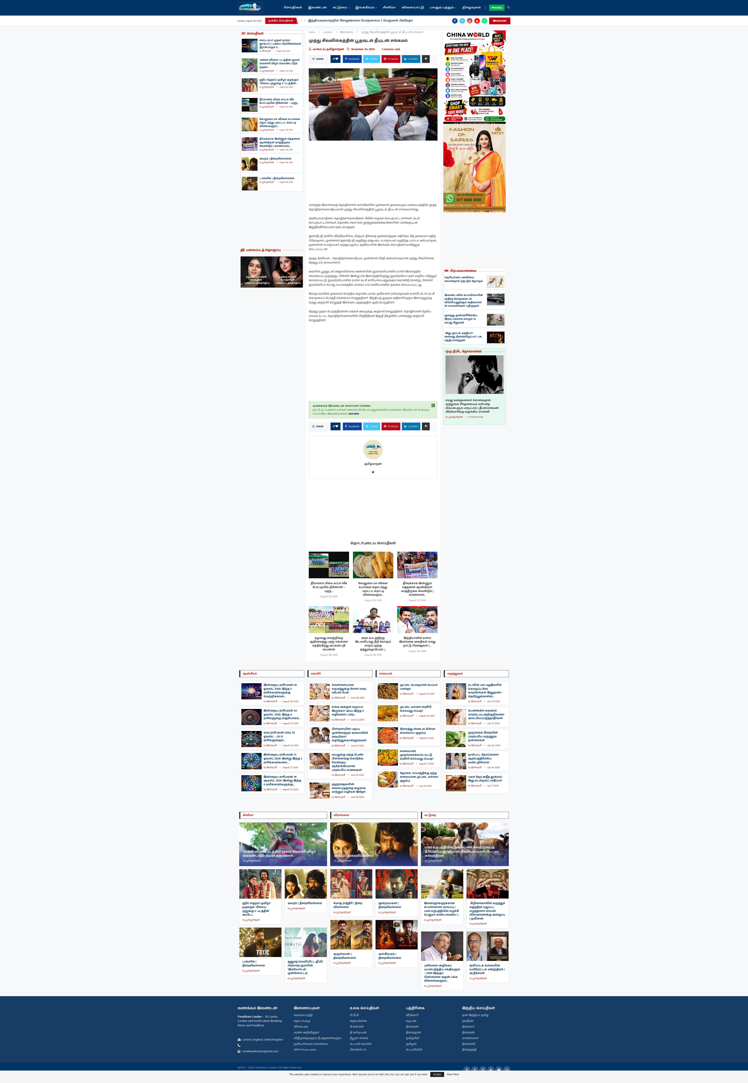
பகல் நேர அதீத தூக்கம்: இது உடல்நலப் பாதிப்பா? (485, 779)
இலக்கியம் (364, 8)
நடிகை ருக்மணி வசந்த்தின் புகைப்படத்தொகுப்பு (288, 280)
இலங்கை (346, 32)
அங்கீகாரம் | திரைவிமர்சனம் (389, 956)
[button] (301, 21)
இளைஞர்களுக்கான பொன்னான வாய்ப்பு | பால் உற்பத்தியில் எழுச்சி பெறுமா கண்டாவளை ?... (442, 909)
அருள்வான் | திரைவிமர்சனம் (344, 956)
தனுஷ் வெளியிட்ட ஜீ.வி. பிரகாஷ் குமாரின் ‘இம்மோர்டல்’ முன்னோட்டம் (305, 967)
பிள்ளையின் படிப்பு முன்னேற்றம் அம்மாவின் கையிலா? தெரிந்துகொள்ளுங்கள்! (350, 734)
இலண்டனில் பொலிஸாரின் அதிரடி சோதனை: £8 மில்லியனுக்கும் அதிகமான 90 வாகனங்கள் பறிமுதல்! (464, 300)
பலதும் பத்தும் (442, 8)
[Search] (508, 8)
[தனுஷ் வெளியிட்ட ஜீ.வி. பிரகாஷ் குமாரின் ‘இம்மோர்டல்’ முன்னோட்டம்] (306, 942)
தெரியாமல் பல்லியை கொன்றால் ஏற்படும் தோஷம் (464, 279)
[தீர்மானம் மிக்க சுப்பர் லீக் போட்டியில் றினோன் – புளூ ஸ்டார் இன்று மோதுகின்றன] (250, 105)
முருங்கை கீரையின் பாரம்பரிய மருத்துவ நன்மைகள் (483, 736)
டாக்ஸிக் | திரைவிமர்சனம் (276, 178)
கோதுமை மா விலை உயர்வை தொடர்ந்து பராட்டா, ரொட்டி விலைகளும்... (279, 122)
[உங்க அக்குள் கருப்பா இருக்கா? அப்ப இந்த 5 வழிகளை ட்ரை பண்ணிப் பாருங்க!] (320, 713)
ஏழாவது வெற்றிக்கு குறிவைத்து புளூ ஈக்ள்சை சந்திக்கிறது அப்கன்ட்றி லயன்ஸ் (329, 644)
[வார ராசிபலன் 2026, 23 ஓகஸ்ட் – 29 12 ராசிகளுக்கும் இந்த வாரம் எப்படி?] (251, 739)
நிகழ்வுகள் (471, 8)
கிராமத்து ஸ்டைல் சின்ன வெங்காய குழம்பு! (417, 731)
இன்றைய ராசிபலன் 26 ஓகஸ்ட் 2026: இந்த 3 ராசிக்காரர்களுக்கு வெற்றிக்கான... (280, 690)
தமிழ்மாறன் (335, 49)
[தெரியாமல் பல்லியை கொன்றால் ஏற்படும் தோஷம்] (496, 282)
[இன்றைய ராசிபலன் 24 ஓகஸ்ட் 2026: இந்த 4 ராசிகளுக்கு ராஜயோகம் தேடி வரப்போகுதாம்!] (251, 717)
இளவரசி (266, 51)
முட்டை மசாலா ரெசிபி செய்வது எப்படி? (415, 709)
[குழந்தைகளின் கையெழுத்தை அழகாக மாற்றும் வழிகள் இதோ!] (320, 791)
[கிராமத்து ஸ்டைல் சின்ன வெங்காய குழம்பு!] (388, 735)
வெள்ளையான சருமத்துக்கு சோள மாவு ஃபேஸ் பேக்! (349, 689)
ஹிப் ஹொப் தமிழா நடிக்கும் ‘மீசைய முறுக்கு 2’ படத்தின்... (278, 81)
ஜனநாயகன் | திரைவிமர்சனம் (389, 905)
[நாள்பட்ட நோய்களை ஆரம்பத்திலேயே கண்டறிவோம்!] (456, 761)
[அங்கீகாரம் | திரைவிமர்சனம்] (397, 934)
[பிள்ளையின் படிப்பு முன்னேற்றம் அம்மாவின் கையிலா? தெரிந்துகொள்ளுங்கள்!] (320, 735)
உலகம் (328, 32)
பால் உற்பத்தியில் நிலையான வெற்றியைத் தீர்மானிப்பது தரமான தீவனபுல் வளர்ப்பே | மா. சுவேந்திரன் (462, 851)
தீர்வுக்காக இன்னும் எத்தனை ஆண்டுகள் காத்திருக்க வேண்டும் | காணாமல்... (279, 142)
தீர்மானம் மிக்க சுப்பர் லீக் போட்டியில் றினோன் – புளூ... (279, 101)
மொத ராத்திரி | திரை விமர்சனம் (347, 905)
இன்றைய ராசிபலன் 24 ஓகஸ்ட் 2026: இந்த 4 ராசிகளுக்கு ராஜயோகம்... (282, 714)
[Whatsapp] (484, 21)
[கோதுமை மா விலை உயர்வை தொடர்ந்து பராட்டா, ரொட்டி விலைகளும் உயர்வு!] (250, 124)
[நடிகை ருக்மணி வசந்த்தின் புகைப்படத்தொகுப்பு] (287, 272)
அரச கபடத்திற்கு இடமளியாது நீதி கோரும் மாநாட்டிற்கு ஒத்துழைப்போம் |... (373, 644)
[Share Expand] (426, 59)
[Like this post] (336, 59)
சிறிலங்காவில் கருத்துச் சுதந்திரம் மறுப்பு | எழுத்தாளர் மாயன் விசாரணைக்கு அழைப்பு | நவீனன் (487, 910)
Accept (437, 1074)
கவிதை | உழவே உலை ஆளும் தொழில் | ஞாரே (345, 20)
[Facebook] (455, 21)
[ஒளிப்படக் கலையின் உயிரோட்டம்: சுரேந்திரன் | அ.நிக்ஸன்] (488, 946)
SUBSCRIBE (500, 21)
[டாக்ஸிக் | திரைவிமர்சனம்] (250, 183)
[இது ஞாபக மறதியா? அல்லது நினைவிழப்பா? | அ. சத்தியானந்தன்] (496, 337)
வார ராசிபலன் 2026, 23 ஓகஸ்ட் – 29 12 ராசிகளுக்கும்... (279, 736)
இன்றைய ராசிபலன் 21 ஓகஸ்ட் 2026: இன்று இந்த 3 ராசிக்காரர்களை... (283, 758)
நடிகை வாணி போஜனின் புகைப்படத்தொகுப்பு (257, 280)
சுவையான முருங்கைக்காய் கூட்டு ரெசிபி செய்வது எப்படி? (416, 755)
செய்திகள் (293, 8)
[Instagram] (469, 21)
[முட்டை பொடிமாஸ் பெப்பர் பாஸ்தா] (388, 691)
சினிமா (389, 8)
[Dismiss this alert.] (433, 405)
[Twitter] (462, 21)
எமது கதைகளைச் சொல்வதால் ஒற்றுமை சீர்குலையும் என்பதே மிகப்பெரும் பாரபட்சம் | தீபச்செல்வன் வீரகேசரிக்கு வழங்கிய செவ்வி (472, 406)
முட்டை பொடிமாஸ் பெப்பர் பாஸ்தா (419, 687)
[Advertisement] (272, 219)
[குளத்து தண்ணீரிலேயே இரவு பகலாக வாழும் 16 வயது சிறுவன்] (496, 320)
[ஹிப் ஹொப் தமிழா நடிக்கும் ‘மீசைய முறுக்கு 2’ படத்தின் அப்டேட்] (250, 85)
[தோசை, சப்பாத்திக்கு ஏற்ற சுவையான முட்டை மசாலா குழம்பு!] (388, 779)
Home (312, 32)
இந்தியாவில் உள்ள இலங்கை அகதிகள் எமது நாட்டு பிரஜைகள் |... (417, 642)
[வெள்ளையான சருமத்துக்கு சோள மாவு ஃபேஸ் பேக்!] (320, 691)
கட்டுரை (340, 8)
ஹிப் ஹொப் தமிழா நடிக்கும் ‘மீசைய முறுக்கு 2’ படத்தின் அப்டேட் (256, 909)
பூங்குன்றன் (268, 71)
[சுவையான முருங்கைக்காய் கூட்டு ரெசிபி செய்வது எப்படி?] (388, 757)
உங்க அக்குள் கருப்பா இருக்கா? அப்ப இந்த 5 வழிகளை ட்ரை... (348, 711)
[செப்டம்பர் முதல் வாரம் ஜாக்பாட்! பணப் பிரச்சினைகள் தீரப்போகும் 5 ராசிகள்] (250, 45)
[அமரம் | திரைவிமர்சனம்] (250, 164)
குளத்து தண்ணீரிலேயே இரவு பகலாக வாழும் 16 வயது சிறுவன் (461, 319)
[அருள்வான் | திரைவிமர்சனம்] (351, 934)
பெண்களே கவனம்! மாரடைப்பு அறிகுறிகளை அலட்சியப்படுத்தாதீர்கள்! (486, 714)
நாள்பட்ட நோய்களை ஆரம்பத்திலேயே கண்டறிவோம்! (483, 758)
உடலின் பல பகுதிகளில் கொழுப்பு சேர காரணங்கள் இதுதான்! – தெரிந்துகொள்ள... (485, 690)
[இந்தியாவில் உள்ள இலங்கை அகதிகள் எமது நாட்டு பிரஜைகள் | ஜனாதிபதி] (417, 619)
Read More (453, 1074)
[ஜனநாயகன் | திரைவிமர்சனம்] (397, 884)
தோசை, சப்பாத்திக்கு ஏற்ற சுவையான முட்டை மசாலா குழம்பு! (419, 777)
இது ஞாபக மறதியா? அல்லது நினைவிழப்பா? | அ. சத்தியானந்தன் (463, 336)
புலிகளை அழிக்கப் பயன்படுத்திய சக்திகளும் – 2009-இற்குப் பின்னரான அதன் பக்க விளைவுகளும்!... (442, 973)
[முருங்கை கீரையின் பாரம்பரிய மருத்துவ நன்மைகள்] (456, 739)
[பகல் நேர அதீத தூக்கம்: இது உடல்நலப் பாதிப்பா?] (456, 783)
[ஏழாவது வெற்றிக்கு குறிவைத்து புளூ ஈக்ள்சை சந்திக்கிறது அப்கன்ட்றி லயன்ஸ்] (329, 619)
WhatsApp (496, 7)
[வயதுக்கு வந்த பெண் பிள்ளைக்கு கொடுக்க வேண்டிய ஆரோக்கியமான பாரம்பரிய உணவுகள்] (320, 761)
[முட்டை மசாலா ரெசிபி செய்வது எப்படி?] (388, 713)
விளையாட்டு (413, 8)
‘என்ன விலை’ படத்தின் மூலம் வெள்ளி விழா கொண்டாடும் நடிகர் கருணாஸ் (279, 854)
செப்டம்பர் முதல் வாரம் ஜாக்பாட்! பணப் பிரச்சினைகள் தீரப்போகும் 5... (280, 44)
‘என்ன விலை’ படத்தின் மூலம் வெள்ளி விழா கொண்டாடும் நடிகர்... (279, 63)
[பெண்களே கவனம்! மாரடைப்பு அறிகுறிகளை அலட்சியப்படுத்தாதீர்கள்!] (456, 717)
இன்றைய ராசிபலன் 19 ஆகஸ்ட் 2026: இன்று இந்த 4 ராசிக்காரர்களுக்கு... (282, 780)
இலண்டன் (317, 8)
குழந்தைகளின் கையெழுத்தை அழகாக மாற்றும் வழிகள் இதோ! (349, 788)
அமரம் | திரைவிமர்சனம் (275, 159)
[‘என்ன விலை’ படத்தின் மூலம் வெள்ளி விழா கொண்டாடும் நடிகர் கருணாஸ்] (250, 65)
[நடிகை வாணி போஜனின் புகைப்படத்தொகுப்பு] (256, 272)
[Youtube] (477, 21)
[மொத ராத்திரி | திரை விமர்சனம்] (351, 884)
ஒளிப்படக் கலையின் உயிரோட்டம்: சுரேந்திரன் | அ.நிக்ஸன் (487, 969)
